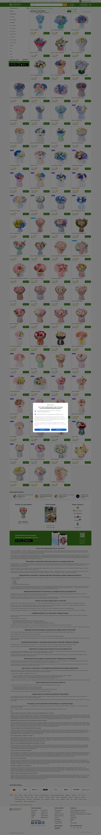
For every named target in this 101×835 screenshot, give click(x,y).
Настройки (42, 429)
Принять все (58, 429)
